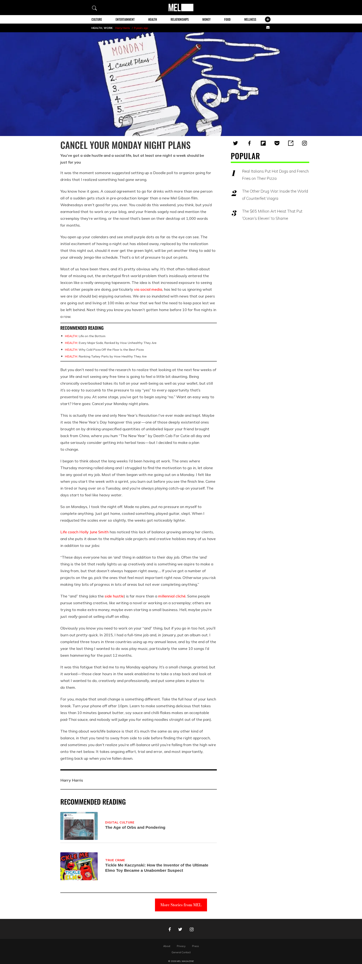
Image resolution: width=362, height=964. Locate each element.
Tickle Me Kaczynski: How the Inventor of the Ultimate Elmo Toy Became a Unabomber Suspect (156, 868)
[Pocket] (277, 143)
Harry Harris (122, 28)
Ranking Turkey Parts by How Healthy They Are (106, 356)
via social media (148, 289)
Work (108, 28)
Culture (96, 19)
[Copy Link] (291, 143)
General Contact (181, 952)
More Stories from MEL (181, 905)
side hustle (114, 596)
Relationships (180, 19)
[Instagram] (304, 143)
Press (195, 946)
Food (227, 19)
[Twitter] (235, 143)
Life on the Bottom (85, 336)
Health (152, 19)
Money (206, 19)
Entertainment (125, 19)
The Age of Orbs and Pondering (135, 827)
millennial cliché (172, 596)
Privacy (181, 946)
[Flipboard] (263, 143)
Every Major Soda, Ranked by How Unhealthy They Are (110, 343)
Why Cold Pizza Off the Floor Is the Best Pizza (104, 349)
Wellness (250, 19)
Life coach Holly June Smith (84, 532)
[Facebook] (249, 143)
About (166, 946)
